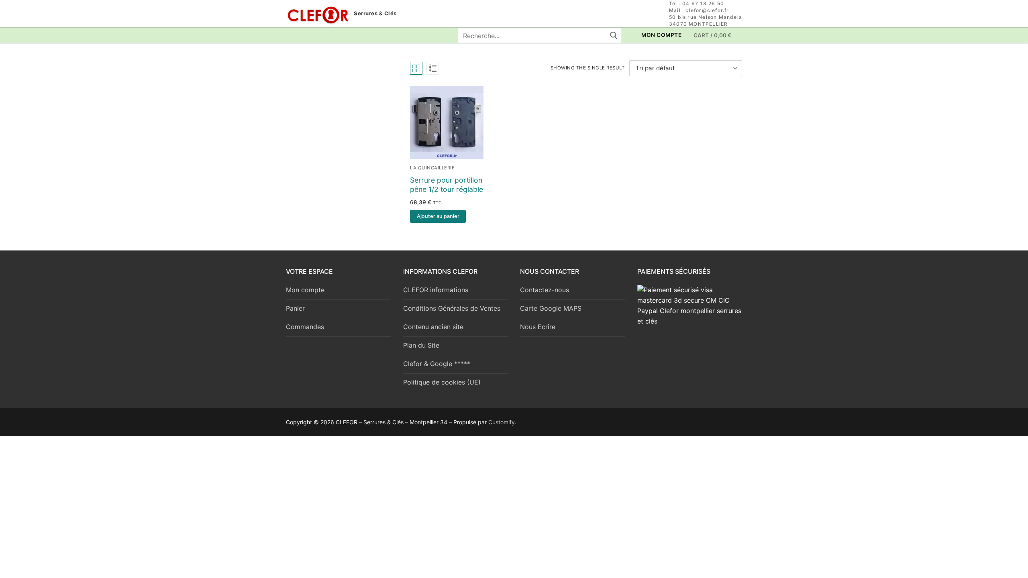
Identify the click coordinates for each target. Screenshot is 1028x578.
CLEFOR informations (435, 290)
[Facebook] (292, 35)
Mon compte (305, 290)
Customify (501, 422)
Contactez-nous (544, 290)
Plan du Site (421, 345)
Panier (295, 308)
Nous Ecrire (537, 327)
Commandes (305, 327)
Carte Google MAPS (550, 308)
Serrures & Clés (375, 13)
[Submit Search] (613, 35)
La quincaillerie (432, 168)
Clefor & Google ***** (436, 364)
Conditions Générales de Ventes (451, 308)
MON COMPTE (661, 35)
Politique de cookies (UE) (442, 382)
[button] (438, 216)
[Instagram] (307, 35)
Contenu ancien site (433, 327)
